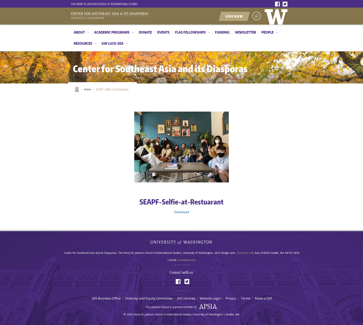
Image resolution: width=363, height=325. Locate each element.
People (267, 32)
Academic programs (112, 32)
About (79, 32)
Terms (245, 298)
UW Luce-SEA (112, 43)
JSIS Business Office (106, 298)
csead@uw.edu (186, 260)
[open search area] (256, 16)
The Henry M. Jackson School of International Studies (104, 4)
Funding (222, 32)
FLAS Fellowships (190, 32)
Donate (145, 32)
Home (76, 89)
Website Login (210, 298)
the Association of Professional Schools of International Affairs (207, 306)
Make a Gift (263, 298)
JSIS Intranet (186, 298)
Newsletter (245, 32)
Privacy (230, 298)
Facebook (278, 4)
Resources (83, 43)
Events (163, 32)
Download (181, 212)
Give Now (234, 16)
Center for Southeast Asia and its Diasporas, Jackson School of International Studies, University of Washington (113, 16)
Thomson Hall (245, 253)
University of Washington (277, 16)
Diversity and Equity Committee (149, 298)
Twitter (285, 4)
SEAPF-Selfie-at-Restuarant (112, 89)
